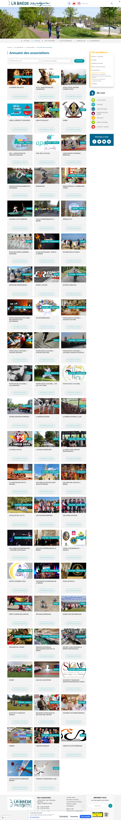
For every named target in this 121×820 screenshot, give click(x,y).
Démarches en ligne (102, 113)
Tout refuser (64, 816)
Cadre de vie (81, 41)
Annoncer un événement (98, 79)
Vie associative (30, 47)
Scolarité (93, 60)
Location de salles (96, 81)
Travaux (100, 118)
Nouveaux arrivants (72, 799)
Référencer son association (99, 74)
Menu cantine (102, 122)
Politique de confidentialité (75, 811)
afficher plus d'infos (20, 96)
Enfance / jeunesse (97, 56)
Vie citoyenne (50, 41)
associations (102, 109)
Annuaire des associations (98, 72)
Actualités (101, 100)
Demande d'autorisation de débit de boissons (101, 76)
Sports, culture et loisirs (98, 67)
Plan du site (70, 809)
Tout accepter (85, 816)
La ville (37, 41)
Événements (95, 41)
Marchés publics (71, 804)
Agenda (100, 104)
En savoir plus (34, 817)
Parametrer (74, 816)
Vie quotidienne (66, 41)
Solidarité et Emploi (97, 63)
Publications (70, 806)
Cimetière (94, 84)
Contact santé (103, 127)
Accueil (27, 41)
